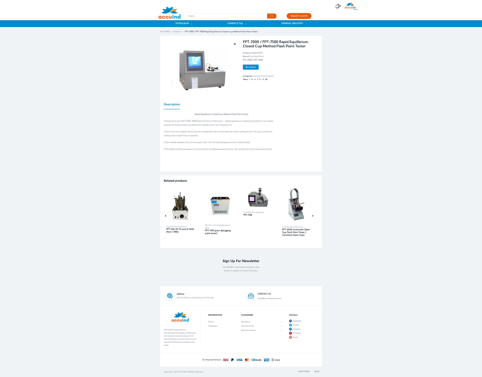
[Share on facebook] (249, 79)
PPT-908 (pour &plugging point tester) (218, 232)
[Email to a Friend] (266, 79)
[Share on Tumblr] (257, 79)
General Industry (248, 330)
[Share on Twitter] (252, 79)
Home (211, 321)
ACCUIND (182, 372)
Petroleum (270, 76)
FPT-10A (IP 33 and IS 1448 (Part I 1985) (180, 230)
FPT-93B (248, 215)
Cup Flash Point (259, 76)
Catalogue (212, 326)
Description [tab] (172, 104)
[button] (299, 16)
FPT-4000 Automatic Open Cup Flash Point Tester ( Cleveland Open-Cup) (296, 232)
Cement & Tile (247, 326)
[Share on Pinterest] (263, 79)
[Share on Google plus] (260, 79)
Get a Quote (250, 67)
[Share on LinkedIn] (255, 79)
